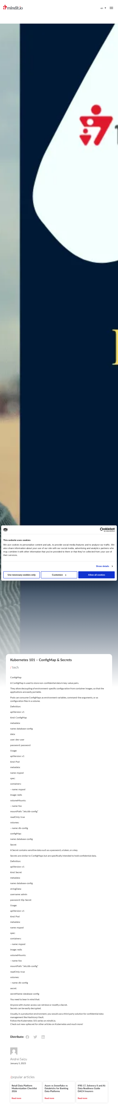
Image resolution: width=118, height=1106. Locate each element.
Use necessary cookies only (22, 575)
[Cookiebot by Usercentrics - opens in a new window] (102, 530)
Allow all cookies (96, 575)
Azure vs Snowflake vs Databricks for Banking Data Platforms (56, 1088)
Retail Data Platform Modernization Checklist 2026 (24, 1088)
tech (15, 667)
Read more (16, 1098)
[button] (27, 1037)
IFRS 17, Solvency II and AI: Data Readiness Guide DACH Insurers (92, 1088)
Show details (102, 566)
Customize (57, 575)
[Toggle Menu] (111, 8)
